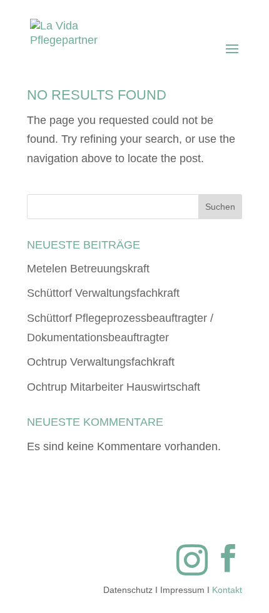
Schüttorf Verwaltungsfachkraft (103, 293)
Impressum (182, 590)
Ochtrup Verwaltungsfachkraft (101, 362)
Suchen (220, 207)
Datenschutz (128, 590)
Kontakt (227, 590)
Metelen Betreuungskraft (88, 268)
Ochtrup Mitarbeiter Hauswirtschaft (113, 387)
